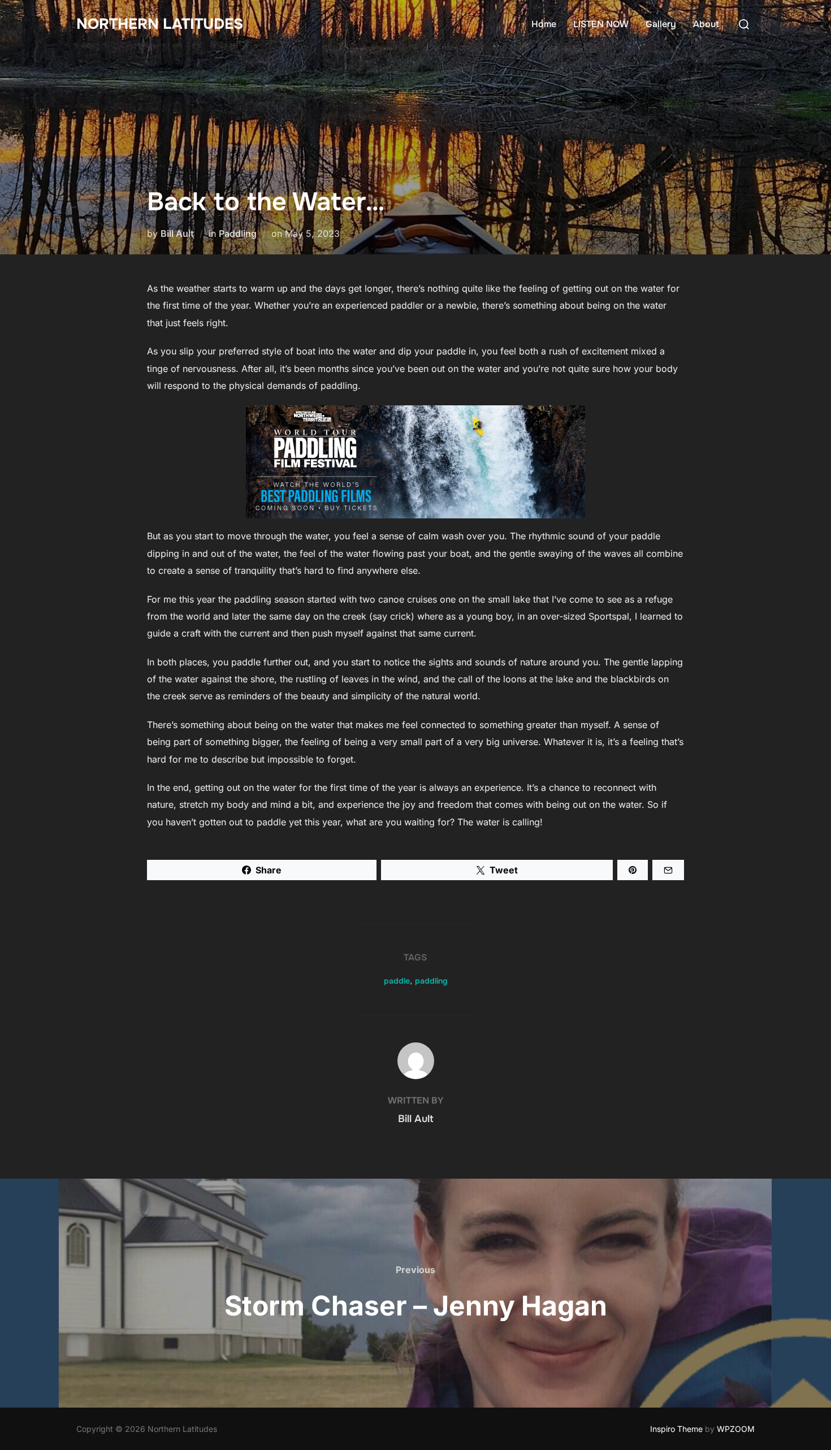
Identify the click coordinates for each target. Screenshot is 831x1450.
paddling (431, 981)
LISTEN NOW (601, 24)
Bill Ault (177, 233)
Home (543, 24)
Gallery (661, 24)
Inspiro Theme (676, 1429)
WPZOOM (736, 1429)
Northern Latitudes (159, 24)
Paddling (238, 233)
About (706, 24)
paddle (397, 981)
